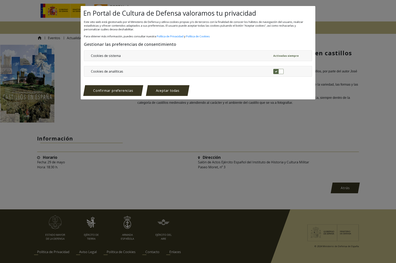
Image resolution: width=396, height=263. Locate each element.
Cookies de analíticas (107, 71)
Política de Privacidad (170, 36)
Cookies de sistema (106, 55)
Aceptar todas (167, 90)
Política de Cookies (198, 36)
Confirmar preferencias (113, 90)
